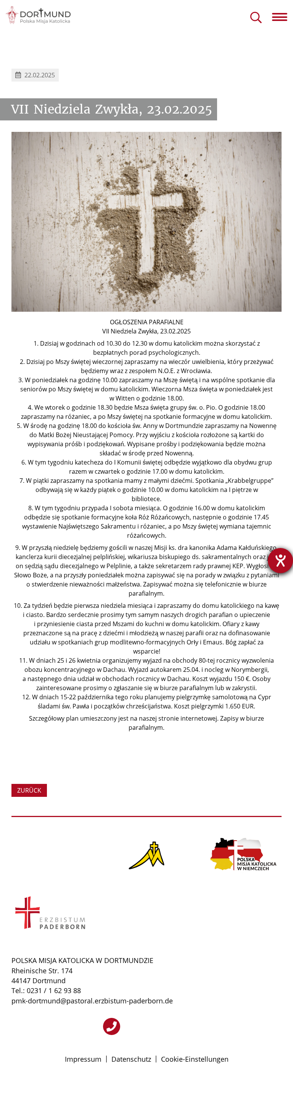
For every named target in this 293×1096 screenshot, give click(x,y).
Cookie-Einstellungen (195, 1059)
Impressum (83, 1059)
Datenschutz (131, 1059)
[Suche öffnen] (256, 18)
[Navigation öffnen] (282, 17)
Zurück (29, 790)
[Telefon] (111, 1026)
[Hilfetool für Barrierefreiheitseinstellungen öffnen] (280, 560)
